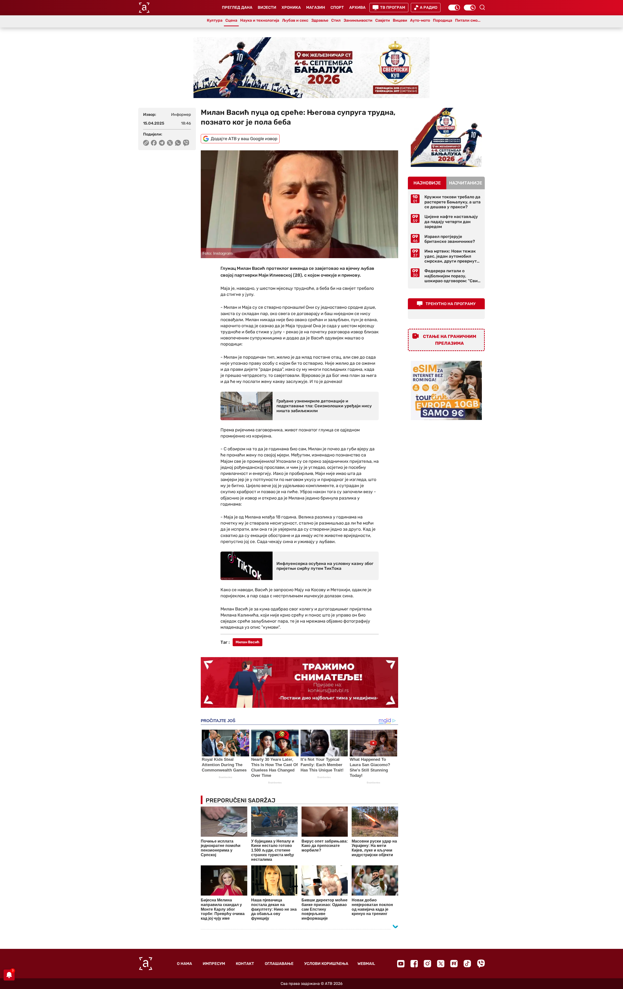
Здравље (319, 20)
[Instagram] (427, 963)
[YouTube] (400, 963)
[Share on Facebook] (154, 143)
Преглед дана (237, 7)
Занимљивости (358, 20)
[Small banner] (446, 137)
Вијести (267, 7)
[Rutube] (454, 963)
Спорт (337, 7)
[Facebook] (414, 963)
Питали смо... (467, 20)
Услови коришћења (326, 963)
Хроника (291, 7)
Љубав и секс (295, 20)
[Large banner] (311, 67)
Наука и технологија (259, 20)
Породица (442, 20)
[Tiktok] (467, 963)
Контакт (245, 963)
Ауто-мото (420, 20)
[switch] (454, 7)
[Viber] (481, 963)
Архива (357, 7)
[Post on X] (170, 143)
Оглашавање (279, 963)
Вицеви (400, 20)
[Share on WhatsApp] (178, 143)
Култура (214, 20)
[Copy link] (146, 143)
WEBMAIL (366, 963)
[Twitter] (440, 963)
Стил (336, 20)
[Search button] (482, 7)
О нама (184, 963)
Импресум (214, 963)
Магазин (315, 7)
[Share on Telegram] (162, 143)
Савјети (382, 20)
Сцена (231, 20)
